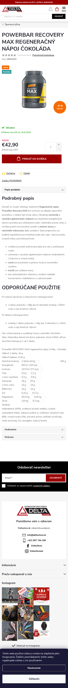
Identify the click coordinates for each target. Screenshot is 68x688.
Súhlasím (34, 679)
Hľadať (59, 16)
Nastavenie (34, 668)
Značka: (12, 180)
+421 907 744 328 (36, 540)
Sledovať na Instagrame (28, 645)
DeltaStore (36, 545)
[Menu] (64, 9)
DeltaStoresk (36, 551)
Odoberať (55, 477)
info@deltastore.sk (36, 535)
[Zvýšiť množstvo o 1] (58, 145)
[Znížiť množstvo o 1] (58, 149)
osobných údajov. (41, 485)
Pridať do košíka (34, 159)
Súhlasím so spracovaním (28, 485)
